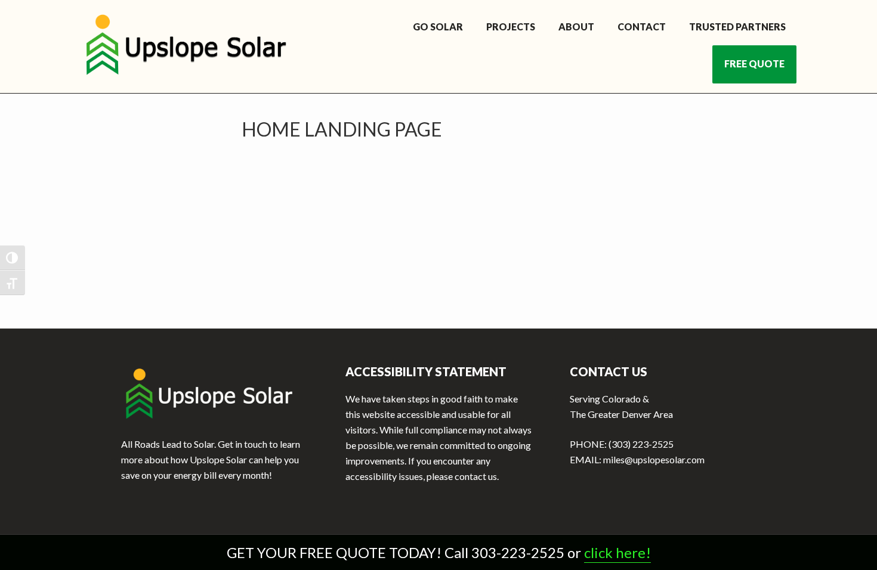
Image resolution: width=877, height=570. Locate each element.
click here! (617, 552)
